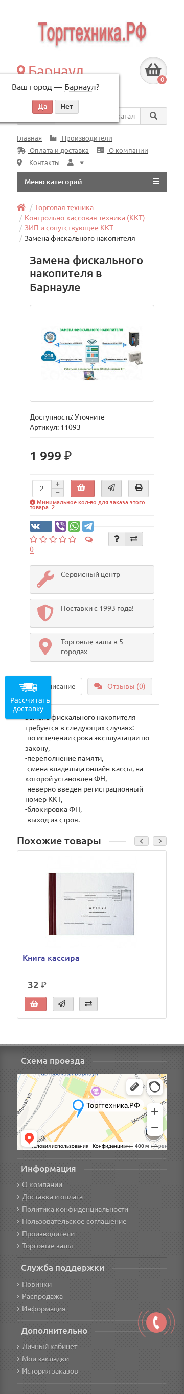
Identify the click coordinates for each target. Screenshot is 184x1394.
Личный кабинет (49, 1346)
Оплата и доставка (58, 150)
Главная (29, 138)
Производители (86, 138)
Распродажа (42, 1296)
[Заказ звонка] (156, 1322)
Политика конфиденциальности (75, 1209)
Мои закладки (45, 1359)
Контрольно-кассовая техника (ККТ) (85, 218)
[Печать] (138, 488)
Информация (44, 1309)
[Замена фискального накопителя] (92, 353)
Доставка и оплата (52, 1197)
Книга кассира (51, 957)
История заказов (50, 1371)
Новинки (37, 1284)
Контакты (44, 163)
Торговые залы (47, 1246)
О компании (127, 150)
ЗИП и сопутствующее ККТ (69, 228)
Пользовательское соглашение (74, 1221)
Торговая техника (64, 207)
